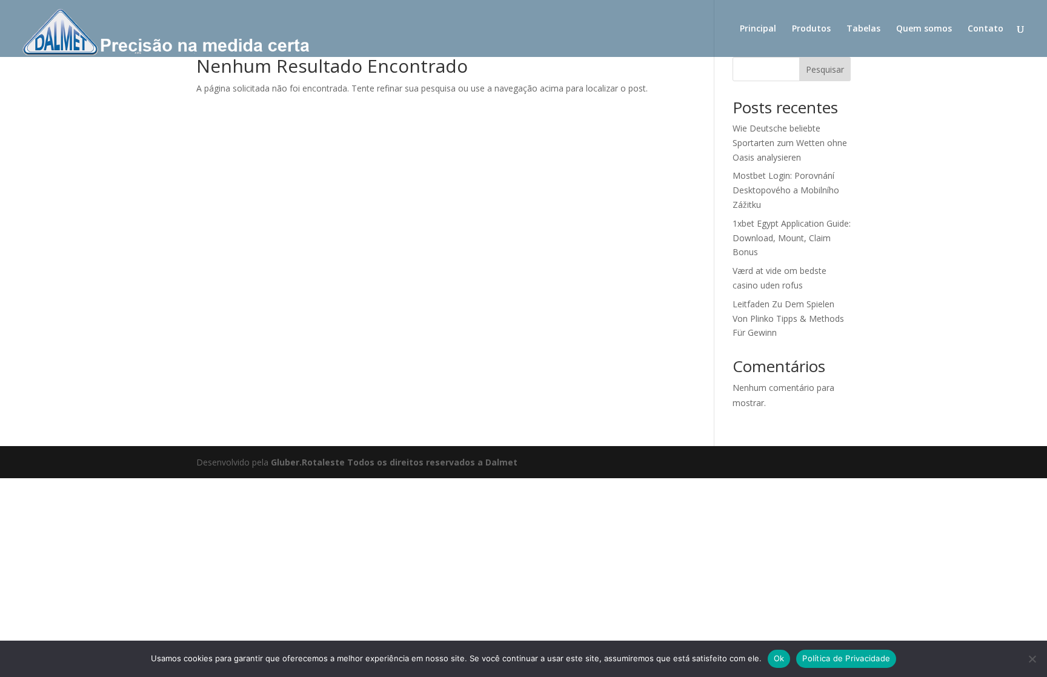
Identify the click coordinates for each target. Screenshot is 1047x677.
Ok (779, 658)
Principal (758, 29)
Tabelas (863, 29)
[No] (1032, 659)
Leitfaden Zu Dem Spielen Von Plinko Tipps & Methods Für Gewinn (788, 318)
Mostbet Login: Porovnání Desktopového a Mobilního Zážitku (786, 190)
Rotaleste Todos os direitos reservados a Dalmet (409, 462)
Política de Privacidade (846, 658)
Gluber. (286, 462)
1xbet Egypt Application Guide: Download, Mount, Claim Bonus (792, 238)
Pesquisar (825, 69)
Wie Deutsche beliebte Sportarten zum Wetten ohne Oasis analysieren (790, 142)
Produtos (811, 29)
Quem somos (924, 29)
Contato (985, 29)
